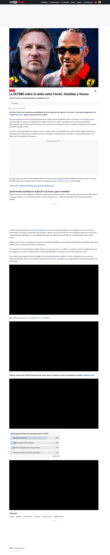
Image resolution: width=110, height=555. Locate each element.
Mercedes (52, 259)
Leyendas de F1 (88, 2)
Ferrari (12, 90)
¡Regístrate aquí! (88, 375)
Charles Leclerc (63, 181)
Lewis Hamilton (27, 516)
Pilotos (73, 2)
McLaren (43, 131)
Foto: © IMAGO (13, 86)
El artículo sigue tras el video (54, 141)
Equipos (79, 2)
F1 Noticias (44, 2)
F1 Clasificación (54, 2)
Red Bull (18, 516)
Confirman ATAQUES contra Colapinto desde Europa (36, 186)
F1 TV (41, 318)
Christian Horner (58, 516)
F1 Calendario (65, 2)
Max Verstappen (40, 230)
